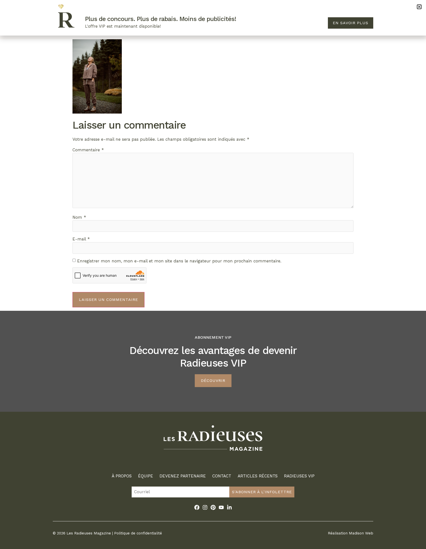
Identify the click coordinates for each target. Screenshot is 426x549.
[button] (419, 7)
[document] (213, 274)
